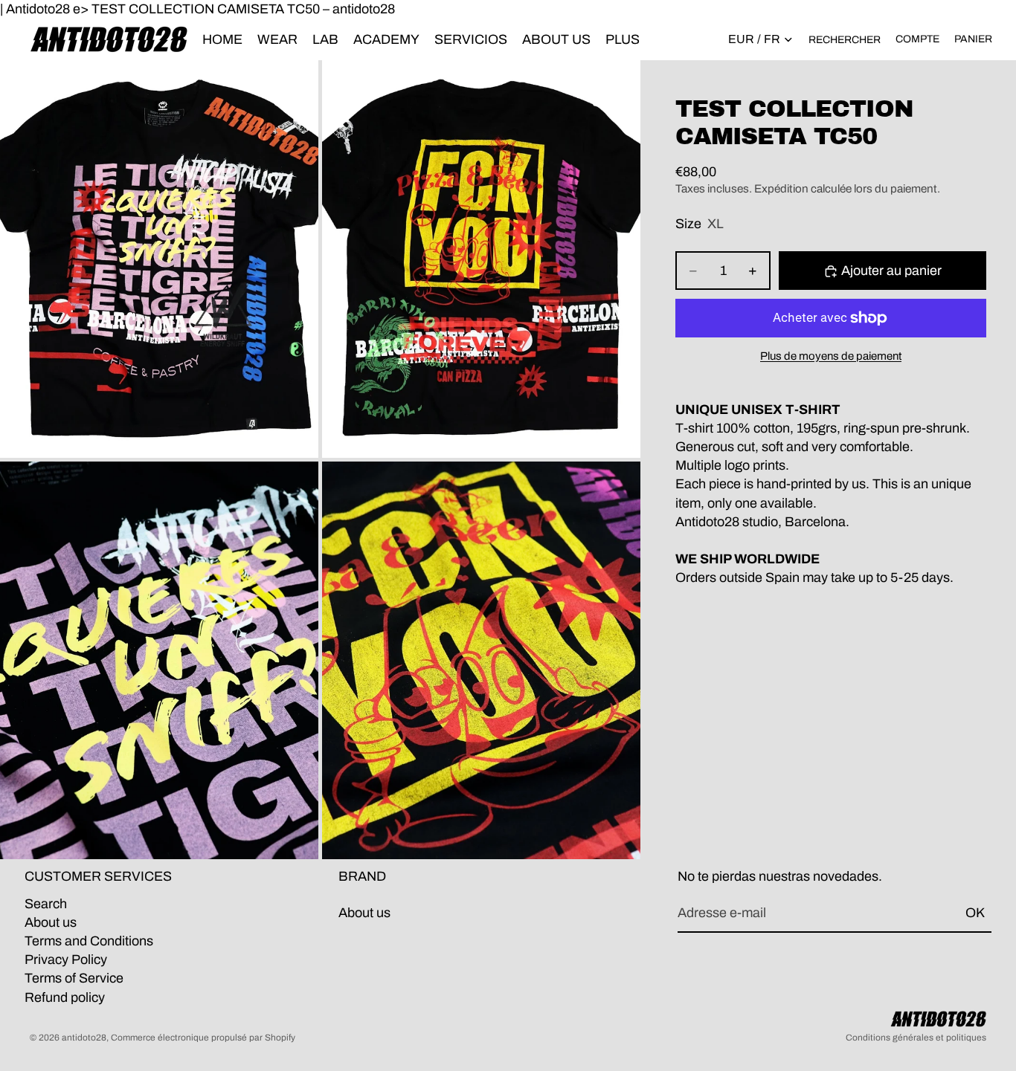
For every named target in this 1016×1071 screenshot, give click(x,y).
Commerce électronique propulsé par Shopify (203, 1037)
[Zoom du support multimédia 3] (159, 660)
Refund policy (65, 997)
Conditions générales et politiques (916, 1037)
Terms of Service (74, 978)
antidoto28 (84, 1037)
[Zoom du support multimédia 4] (481, 660)
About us (51, 922)
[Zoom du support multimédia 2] (481, 259)
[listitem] (622, 39)
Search (46, 903)
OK (975, 912)
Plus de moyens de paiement (830, 356)
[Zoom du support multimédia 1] (159, 259)
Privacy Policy (66, 959)
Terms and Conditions (89, 941)
